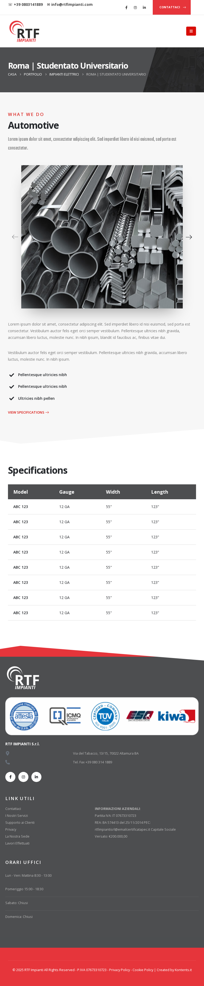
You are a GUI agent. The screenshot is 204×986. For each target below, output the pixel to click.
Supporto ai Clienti (20, 822)
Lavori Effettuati (17, 843)
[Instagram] (135, 7)
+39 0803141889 (28, 4)
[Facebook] (126, 7)
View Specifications (26, 412)
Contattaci (13, 808)
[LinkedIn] (144, 7)
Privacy (10, 829)
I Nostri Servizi (16, 815)
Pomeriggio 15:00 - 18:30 (24, 889)
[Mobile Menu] (191, 31)
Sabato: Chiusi (16, 903)
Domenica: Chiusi (19, 916)
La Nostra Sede (17, 836)
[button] (15, 237)
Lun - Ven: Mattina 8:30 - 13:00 (28, 875)
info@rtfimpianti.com (72, 4)
